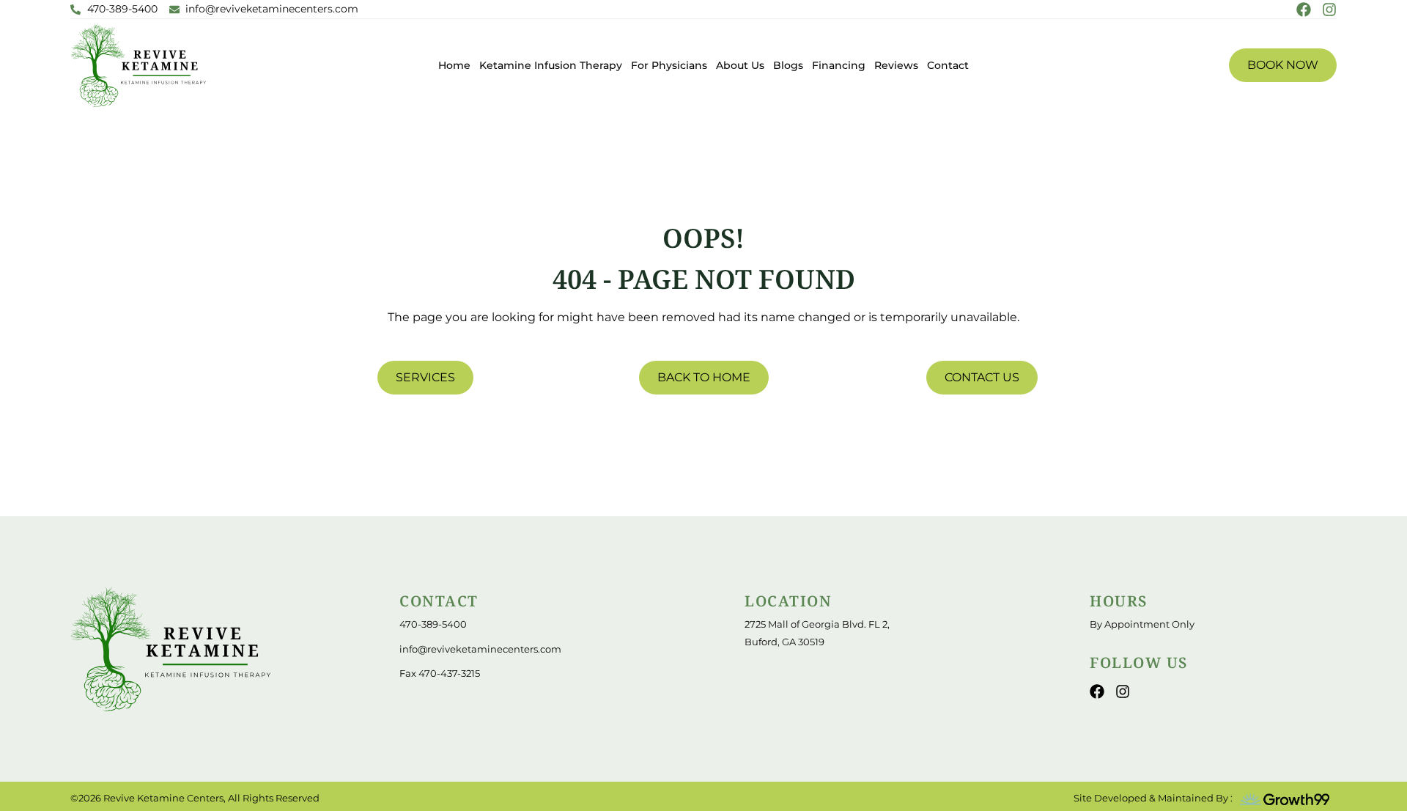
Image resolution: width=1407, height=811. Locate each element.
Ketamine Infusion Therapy (550, 65)
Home (454, 65)
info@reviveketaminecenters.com (480, 649)
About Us (740, 65)
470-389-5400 (433, 624)
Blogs (788, 65)
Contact (948, 65)
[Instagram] (1329, 9)
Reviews (896, 65)
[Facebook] (1303, 9)
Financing (838, 65)
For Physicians (669, 65)
